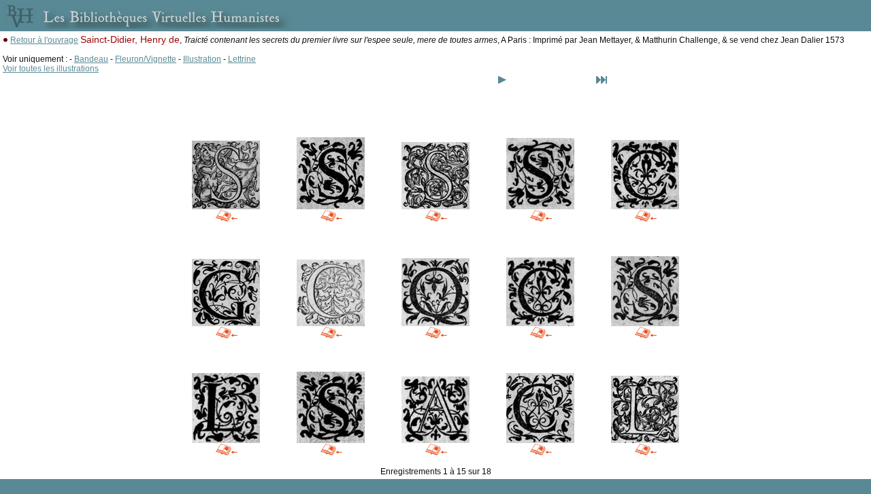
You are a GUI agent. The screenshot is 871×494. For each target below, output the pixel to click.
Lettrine (242, 59)
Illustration (202, 59)
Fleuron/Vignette (145, 59)
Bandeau (91, 59)
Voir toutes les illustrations (51, 68)
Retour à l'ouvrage (44, 40)
